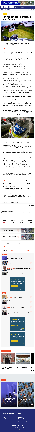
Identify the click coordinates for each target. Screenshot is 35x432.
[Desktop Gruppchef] (17, 284)
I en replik (5, 166)
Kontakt (4, 411)
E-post (28, 250)
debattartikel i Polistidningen (10, 155)
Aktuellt (4, 14)
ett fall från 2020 (19, 142)
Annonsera (20, 411)
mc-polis (15, 243)
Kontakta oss (3, 9)
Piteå (19, 243)
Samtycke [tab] (6, 208)
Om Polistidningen (7, 9)
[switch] (13, 222)
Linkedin (33, 9)
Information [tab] (17, 208)
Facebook (31, 9)
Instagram (16, 429)
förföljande (5, 243)
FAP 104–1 (17, 77)
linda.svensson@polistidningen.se (7, 415)
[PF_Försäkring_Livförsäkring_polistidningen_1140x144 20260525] (17, 2)
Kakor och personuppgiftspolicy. (23, 421)
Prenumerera (15, 411)
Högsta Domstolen (10, 243)
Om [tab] (28, 208)
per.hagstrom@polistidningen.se (23, 415)
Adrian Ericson (6, 48)
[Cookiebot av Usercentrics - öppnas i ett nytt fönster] (30, 205)
